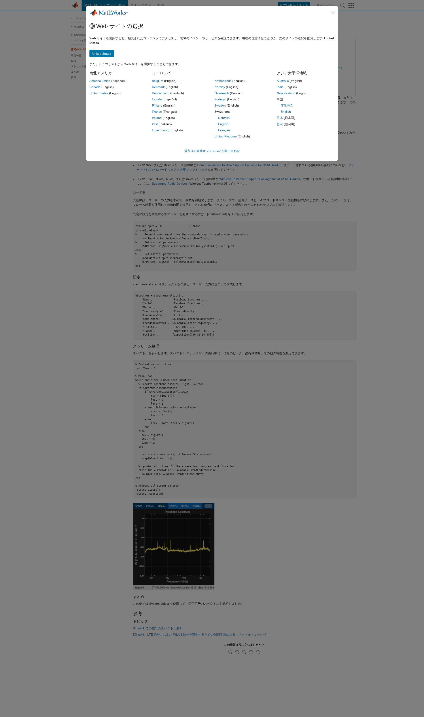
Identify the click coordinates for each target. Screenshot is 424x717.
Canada (94, 87)
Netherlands (222, 81)
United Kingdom (225, 136)
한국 (280, 124)
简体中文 (287, 105)
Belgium (157, 81)
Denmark (158, 87)
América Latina (99, 81)
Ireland (157, 118)
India (280, 87)
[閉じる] (333, 12)
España (157, 99)
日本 (280, 118)
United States (98, 93)
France (157, 111)
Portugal (220, 99)
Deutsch (224, 118)
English (223, 124)
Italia (155, 124)
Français (224, 130)
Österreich (221, 93)
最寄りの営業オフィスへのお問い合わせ (212, 151)
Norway (219, 87)
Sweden (220, 105)
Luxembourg (161, 130)
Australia (283, 81)
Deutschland (160, 93)
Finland (157, 105)
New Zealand (286, 93)
